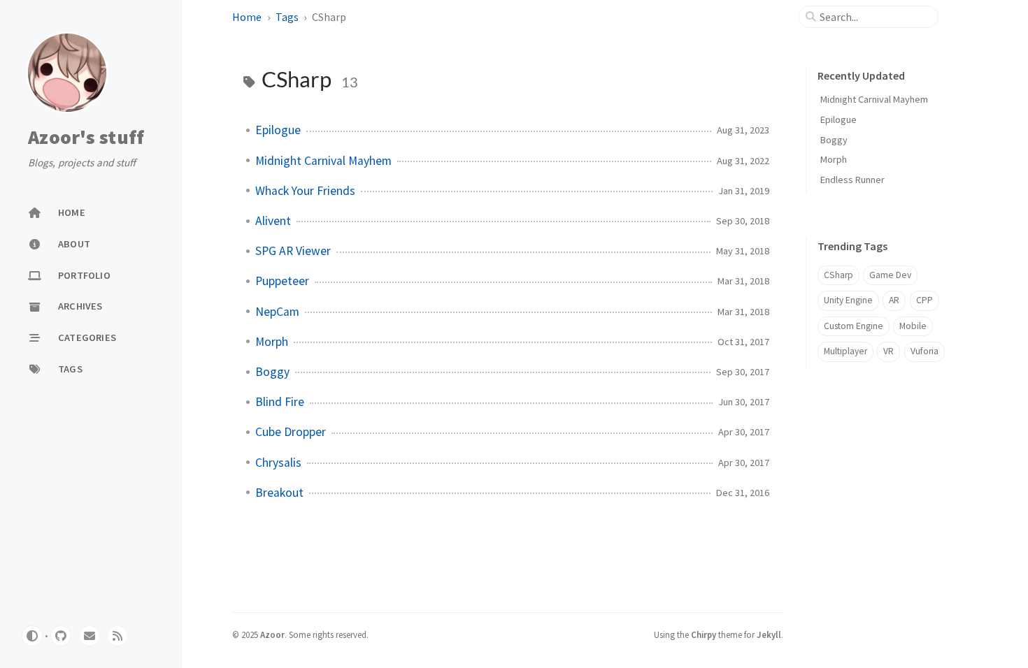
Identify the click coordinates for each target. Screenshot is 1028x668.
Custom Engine (853, 326)
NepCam (277, 311)
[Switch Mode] (32, 636)
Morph (271, 341)
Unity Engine (848, 300)
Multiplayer (845, 351)
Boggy (272, 371)
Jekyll (769, 634)
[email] (89, 636)
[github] (61, 636)
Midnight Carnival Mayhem (323, 160)
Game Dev (890, 275)
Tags (287, 17)
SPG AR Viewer (293, 251)
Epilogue (278, 130)
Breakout (279, 492)
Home (247, 17)
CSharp (838, 275)
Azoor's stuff (86, 137)
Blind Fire (279, 401)
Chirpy (703, 634)
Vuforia (924, 351)
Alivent (273, 220)
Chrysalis (278, 462)
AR (894, 300)
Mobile (913, 326)
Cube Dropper (290, 432)
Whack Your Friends (305, 190)
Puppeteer (282, 281)
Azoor (272, 634)
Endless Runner (852, 179)
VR (888, 351)
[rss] (117, 636)
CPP (924, 300)
